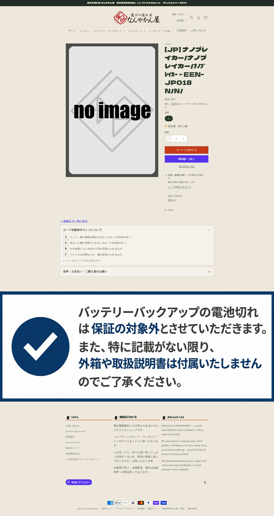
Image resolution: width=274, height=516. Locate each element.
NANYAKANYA (92, 509)
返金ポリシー (73, 448)
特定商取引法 (73, 453)
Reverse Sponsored (75, 431)
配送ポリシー (153, 508)
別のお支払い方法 (187, 166)
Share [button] (171, 209)
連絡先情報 (192, 508)
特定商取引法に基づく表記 (173, 508)
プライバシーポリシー (125, 508)
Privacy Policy (72, 442)
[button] (84, 31)
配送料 (174, 104)
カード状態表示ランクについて (82, 230)
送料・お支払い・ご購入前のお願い (85, 271)
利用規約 (70, 436)
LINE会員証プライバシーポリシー (83, 459)
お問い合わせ (73, 425)
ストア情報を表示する (179, 187)
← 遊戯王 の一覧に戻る (74, 221)
